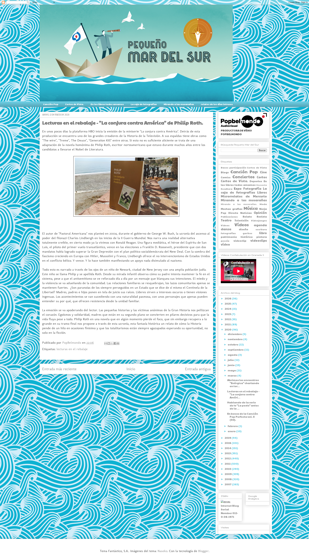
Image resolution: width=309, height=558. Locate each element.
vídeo (225, 244)
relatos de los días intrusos (217, 104)
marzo (232, 375)
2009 (228, 474)
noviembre (235, 339)
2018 (228, 443)
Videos (225, 225)
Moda (263, 204)
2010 (228, 469)
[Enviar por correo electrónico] (105, 343)
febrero (233, 426)
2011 (228, 463)
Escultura (226, 188)
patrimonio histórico (237, 237)
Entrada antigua (198, 369)
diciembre (235, 334)
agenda (260, 225)
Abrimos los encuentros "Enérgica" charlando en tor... (243, 383)
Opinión (260, 212)
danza (226, 229)
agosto (233, 355)
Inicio (130, 369)
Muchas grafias (231, 209)
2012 (228, 458)
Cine (263, 172)
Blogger (203, 551)
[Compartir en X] (111, 343)
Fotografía (252, 188)
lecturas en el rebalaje (72, 349)
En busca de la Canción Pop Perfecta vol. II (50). (242, 417)
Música (251, 208)
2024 (228, 309)
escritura (261, 229)
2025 (228, 303)
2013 (228, 453)
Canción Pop (50, 104)
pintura (261, 237)
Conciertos (243, 176)
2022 (228, 319)
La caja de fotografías (144, 104)
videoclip (240, 240)
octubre (233, 344)
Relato (247, 216)
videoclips (258, 240)
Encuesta (261, 185)
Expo (238, 188)
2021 (228, 324)
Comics (225, 177)
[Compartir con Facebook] (115, 343)
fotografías (228, 233)
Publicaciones (229, 216)
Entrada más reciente (59, 369)
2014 (228, 448)
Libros (262, 192)
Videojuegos (259, 220)
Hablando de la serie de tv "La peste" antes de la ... (243, 405)
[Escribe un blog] (108, 343)
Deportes (256, 181)
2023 (228, 314)
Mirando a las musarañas (179, 104)
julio (231, 360)
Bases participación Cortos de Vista (244, 167)
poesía (225, 240)
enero (232, 431)
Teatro (226, 220)
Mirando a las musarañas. (239, 204)
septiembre (236, 349)
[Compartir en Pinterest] (118, 343)
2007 (228, 484)
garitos (247, 233)
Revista (262, 216)
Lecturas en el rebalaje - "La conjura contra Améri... (243, 394)
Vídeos (241, 224)
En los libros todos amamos (107, 104)
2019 (228, 438)
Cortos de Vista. (74, 104)
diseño (243, 229)
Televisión (241, 220)
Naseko (162, 551)
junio (231, 365)
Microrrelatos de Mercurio (244, 196)
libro (263, 233)
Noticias (246, 213)
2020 (228, 329)
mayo (232, 370)
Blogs (225, 172)
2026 (228, 298)
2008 (228, 479)
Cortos (262, 177)
